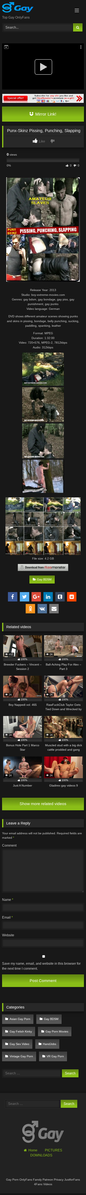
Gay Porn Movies (57, 1031)
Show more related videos (43, 804)
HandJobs (49, 1044)
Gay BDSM (44, 579)
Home (32, 1150)
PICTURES (53, 1150)
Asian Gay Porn (20, 1019)
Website (8, 935)
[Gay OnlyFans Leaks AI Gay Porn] (35, 8)
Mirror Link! (45, 114)
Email (7, 917)
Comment (9, 845)
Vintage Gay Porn (21, 1056)
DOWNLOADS (41, 1155)
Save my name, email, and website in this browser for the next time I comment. (41, 966)
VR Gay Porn (55, 1056)
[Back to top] (73, 1183)
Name (7, 899)
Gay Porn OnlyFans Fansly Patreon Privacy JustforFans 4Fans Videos (43, 1182)
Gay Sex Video (19, 1044)
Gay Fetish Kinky (21, 1031)
